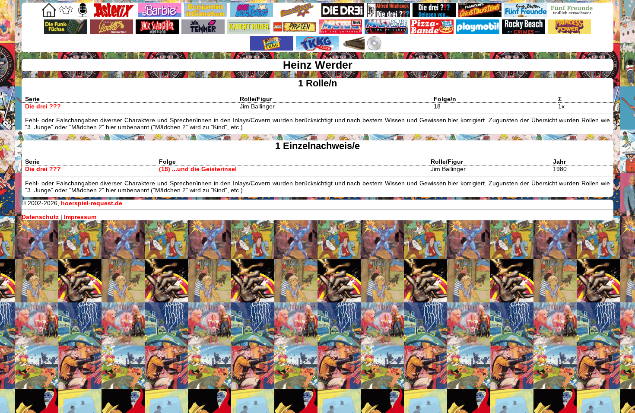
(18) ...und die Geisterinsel (198, 168)
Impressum (80, 216)
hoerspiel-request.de (91, 203)
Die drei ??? (43, 106)
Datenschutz (40, 216)
